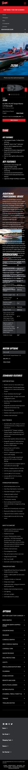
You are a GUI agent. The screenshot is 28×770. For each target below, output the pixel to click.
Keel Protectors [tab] (8, 658)
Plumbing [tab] (6, 671)
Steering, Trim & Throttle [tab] (12, 694)
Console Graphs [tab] (8, 639)
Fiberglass (5, 17)
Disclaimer (19, 765)
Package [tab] (5, 635)
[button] (9, 95)
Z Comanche (5, 23)
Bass (3, 20)
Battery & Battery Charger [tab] (12, 615)
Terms (5, 765)
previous (4, 26)
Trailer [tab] (5, 698)
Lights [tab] (4, 662)
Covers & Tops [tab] (7, 648)
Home (4, 14)
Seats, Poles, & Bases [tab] (9, 685)
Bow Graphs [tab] (7, 620)
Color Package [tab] (8, 630)
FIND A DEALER (14, 120)
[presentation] (2, 90)
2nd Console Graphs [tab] (10, 644)
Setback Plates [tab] (8, 689)
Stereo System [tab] (7, 676)
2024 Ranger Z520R (7, 29)
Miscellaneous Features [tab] (11, 667)
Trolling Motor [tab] (8, 703)
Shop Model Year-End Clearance (14, 10)
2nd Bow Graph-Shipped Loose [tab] (11, 625)
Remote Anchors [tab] (8, 680)
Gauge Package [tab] (8, 653)
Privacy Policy (12, 765)
